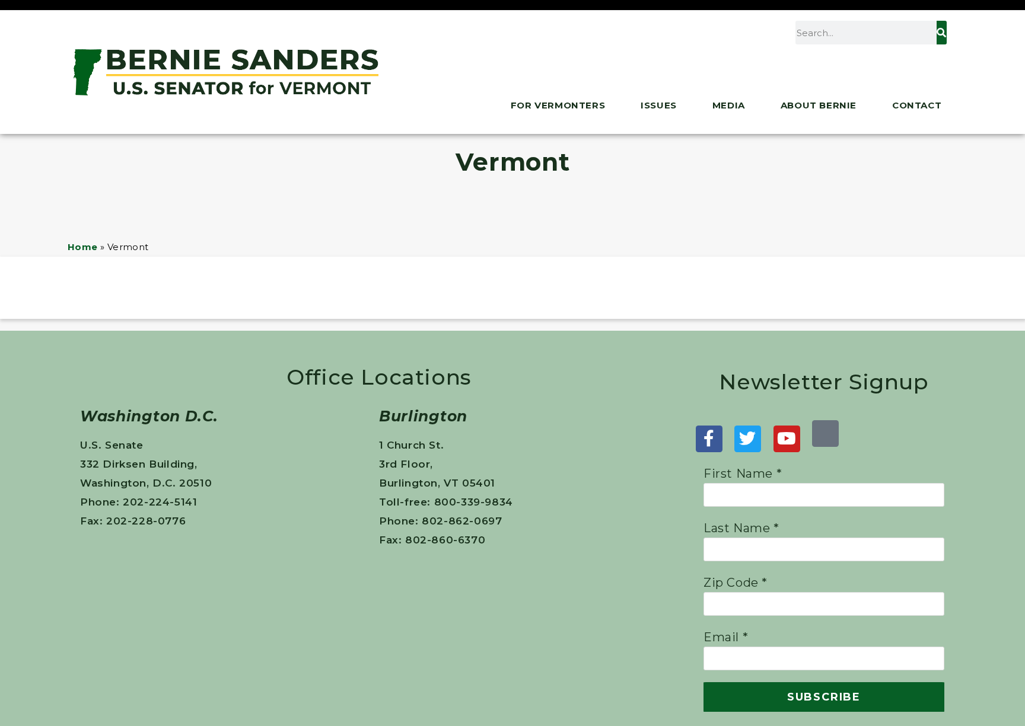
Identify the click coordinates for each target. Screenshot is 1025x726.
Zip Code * (736, 582)
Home (83, 246)
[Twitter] (747, 439)
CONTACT (916, 105)
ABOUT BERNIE (819, 105)
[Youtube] (786, 439)
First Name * (743, 473)
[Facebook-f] (709, 439)
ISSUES (659, 105)
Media (728, 105)
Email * (726, 637)
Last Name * (741, 528)
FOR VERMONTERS (558, 105)
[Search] (941, 32)
